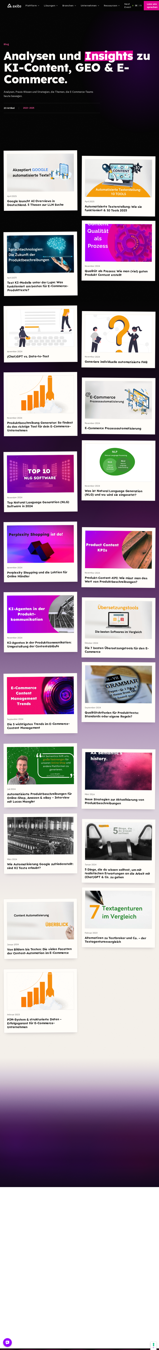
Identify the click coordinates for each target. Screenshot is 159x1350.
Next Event (127, 6)
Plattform (31, 5)
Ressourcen (110, 5)
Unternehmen (89, 5)
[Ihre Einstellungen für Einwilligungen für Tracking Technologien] (154, 1345)
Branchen (68, 5)
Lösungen (49, 5)
